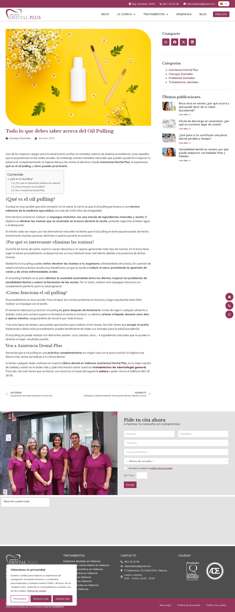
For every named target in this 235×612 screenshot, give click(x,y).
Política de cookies (36, 590)
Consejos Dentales (20, 138)
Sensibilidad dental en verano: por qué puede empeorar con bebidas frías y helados (203, 153)
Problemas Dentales (182, 78)
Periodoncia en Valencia (77, 581)
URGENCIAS (184, 14)
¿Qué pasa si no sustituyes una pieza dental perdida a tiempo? (203, 136)
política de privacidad (161, 468)
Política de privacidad (188, 605)
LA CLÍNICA (124, 14)
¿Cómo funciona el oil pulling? (30, 186)
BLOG (203, 14)
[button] (165, 42)
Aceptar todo (63, 598)
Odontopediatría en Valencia (80, 573)
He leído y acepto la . (151, 468)
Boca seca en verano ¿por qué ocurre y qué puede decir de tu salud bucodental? (204, 107)
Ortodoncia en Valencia (77, 577)
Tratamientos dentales (184, 82)
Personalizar (20, 598)
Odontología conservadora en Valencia (86, 565)
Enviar (130, 484)
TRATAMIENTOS (154, 14)
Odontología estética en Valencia (83, 569)
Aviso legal (165, 605)
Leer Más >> (185, 114)
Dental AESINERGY (54, 606)
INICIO (105, 14)
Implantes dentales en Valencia (82, 561)
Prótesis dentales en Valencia (80, 585)
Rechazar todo (41, 598)
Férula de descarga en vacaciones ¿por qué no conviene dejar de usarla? (204, 122)
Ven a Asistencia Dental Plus (30, 190)
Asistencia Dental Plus (183, 69)
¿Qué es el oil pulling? (22, 178)
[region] (41, 585)
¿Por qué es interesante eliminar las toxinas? (38, 183)
